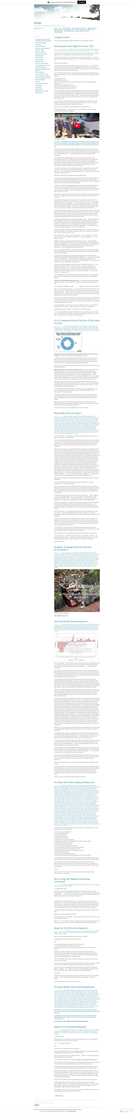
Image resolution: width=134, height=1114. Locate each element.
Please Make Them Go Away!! (67, 413)
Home (55, 28)
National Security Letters (64, 806)
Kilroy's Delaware (39, 72)
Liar (72, 422)
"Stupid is (89, 49)
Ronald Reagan (63, 814)
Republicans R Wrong (58, 429)
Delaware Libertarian (67, 416)
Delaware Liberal (39, 50)
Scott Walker (93, 430)
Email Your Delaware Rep (41, 63)
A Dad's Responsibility (68, 326)
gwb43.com (74, 797)
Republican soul (71, 428)
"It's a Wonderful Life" (72, 49)
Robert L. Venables (89, 1003)
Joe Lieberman (82, 997)
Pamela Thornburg (58, 809)
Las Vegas (93, 801)
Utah (97, 822)
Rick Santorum (89, 429)
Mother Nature (74, 1000)
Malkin (75, 422)
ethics (98, 793)
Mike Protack (61, 424)
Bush (83, 991)
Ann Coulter (72, 552)
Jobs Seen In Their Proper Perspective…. (72, 621)
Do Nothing (82, 792)
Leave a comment (94, 50)
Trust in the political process (72, 822)
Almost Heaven (64, 785)
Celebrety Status (91, 554)
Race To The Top (95, 810)
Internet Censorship (72, 800)
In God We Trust (65, 50)
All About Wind (66, 28)
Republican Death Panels (66, 625)
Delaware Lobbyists (58, 932)
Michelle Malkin (93, 422)
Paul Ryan (87, 560)
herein (70, 975)
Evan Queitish (87, 417)
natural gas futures (79, 806)
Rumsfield (69, 814)
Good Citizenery (80, 796)
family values (94, 49)
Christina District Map (40, 42)
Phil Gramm (93, 1001)
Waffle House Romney (68, 566)
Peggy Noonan (78, 425)
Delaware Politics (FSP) (41, 54)
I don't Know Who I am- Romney (82, 420)
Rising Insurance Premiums (78, 1003)
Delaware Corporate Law (72, 790)
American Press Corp (80, 990)
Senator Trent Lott (84, 1005)
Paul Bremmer (65, 425)
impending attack (57, 327)
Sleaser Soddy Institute (70, 432)
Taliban (61, 886)
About (60, 28)
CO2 (61, 788)
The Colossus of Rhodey (41, 83)
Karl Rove (56, 422)
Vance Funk (56, 433)
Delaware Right (39, 55)
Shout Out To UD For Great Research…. (72, 928)
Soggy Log (66, 613)
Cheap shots (68, 992)
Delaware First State (40, 46)
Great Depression (76, 996)
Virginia (61, 823)
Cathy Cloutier (85, 554)
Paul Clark (72, 1001)
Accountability (65, 624)
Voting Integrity (66, 330)
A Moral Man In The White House (81, 326)
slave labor (76, 817)
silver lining (71, 817)
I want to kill (91, 420)
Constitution (38, 44)
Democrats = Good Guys (78, 624)
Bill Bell (89, 785)
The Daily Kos (38, 85)
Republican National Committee (60, 428)
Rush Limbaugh (75, 328)
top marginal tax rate (85, 821)
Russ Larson (86, 1004)
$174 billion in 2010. (59, 371)
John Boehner (73, 421)
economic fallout (87, 793)
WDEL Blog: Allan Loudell (41, 91)
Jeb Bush (67, 421)
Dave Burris (86, 789)
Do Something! (88, 792)
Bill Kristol (87, 552)
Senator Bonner (76, 1005)
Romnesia (94, 429)
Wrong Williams (69, 433)
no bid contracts (71, 808)
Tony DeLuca (77, 821)
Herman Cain (93, 797)
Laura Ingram (68, 422)
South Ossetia (67, 818)
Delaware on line (66, 932)
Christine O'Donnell (75, 992)
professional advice (67, 328)
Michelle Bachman (86, 422)
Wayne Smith (62, 433)
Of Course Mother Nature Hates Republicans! (74, 987)
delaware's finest (74, 932)
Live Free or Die (74, 802)
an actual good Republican (81, 785)
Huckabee (72, 420)
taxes (74, 1032)
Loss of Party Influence (83, 802)
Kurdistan (87, 801)
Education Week (39, 61)
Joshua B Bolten (94, 421)
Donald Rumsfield (78, 994)
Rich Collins (66, 429)
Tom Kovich (94, 432)
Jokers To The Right (80, 421)
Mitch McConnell (68, 424)
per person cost (80, 50)
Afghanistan (70, 884)
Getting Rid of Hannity (92, 326)
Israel (81, 800)
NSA (76, 808)
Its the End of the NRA (82, 327)
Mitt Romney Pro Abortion (83, 424)
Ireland (78, 800)
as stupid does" (94, 990)
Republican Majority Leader (90, 426)
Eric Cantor (81, 417)
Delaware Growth (81, 790)
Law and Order (61, 802)
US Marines (93, 822)
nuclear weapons (87, 808)
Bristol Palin (68, 554)
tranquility (95, 821)
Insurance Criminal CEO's (62, 800)
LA (90, 801)
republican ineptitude (62, 426)
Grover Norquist (61, 420)
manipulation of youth (58, 804)
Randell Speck (57, 811)
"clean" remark (64, 49)
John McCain (94, 997)
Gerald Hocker (64, 418)
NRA (97, 327)
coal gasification (65, 788)
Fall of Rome (63, 794)
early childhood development (69, 793)
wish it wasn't (85, 330)
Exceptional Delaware (40, 67)
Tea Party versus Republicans (71, 819)
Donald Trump (63, 417)
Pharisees (87, 809)
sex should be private (58, 817)
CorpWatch (56, 789)
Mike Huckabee (73, 805)
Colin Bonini (67, 555)
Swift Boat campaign (58, 566)
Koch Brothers (62, 422)
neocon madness (72, 50)
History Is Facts (68, 798)
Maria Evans (75, 999)
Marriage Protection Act (74, 804)
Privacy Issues (64, 810)
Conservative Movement (74, 788)
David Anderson (82, 555)
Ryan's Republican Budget (69, 629)
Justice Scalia (77, 801)
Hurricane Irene (63, 997)
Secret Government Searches (92, 815)
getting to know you (73, 556)
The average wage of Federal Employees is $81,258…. (84, 1059)
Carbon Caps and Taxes (89, 991)
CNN (58, 788)
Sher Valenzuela (61, 432)
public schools (88, 810)
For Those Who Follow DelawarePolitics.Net (74, 782)
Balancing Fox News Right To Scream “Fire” (74, 46)
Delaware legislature (90, 790)
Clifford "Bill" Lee (83, 992)
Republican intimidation (72, 426)
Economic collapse (80, 793)
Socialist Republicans (80, 432)
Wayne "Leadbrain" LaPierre (76, 330)
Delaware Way (39, 57)
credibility (70, 624)
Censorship (86, 786)
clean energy (92, 786)
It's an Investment (73, 327)
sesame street (91, 629)
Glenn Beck (76, 418)
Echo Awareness (39, 59)
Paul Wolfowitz (72, 425)
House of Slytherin (76, 798)
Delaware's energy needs (74, 792)
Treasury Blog (38, 89)
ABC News (75, 931)
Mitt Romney (74, 424)
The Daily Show (87, 932)
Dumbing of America (58, 793)
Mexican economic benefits (85, 804)
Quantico (90, 884)
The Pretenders (71, 821)
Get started (82, 2)
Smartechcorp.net (93, 817)
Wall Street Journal (74, 823)
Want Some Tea (76, 566)
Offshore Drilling (89, 1000)
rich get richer (72, 429)
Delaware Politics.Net (77, 416)
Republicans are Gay (58, 628)
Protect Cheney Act (80, 810)
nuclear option (80, 808)
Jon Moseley (87, 421)
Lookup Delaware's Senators (42, 76)
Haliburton (80, 797)
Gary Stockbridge (90, 995)
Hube (58, 997)
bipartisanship (57, 786)
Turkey (88, 822)
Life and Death (67, 802)
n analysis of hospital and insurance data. (77, 355)
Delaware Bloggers (63, 790)
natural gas (72, 806)
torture (91, 821)
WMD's (89, 330)
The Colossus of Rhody (92, 819)
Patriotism (69, 809)
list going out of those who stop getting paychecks (72, 1051)
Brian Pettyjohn (62, 554)
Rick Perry (83, 429)
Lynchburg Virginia (93, 802)
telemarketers (80, 819)
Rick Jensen (77, 429)
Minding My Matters (40, 79)
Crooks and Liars (72, 789)
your (64, 827)
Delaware (56, 790)
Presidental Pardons (58, 328)
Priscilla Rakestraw (86, 425)
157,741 (97, 1072)
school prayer (71, 815)
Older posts (59, 1095)
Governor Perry (91, 418)
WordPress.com (39, 93)
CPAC (60, 789)
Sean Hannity (87, 50)
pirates (97, 1001)
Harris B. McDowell (86, 797)
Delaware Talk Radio (63, 792)
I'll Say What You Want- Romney (61, 559)
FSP (91, 794)
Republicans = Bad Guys (80, 428)
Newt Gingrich (81, 560)
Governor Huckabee (83, 418)
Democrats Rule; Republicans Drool (91, 624)
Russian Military (89, 814)
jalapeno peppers (61, 801)
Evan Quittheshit (94, 417)
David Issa (88, 555)
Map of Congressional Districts (42, 77)
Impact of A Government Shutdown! (70, 1027)
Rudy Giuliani (60, 430)
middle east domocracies (64, 805)
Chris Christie (61, 555)
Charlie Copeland (61, 992)
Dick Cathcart (85, 416)
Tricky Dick (56, 822)
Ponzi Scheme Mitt (94, 809)
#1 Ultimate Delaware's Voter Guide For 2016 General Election (43, 40)
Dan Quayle (59, 994)
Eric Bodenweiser (75, 417)
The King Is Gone (63, 821)
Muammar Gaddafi (77, 884)
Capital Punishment (80, 786)
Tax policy (62, 819)
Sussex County (88, 432)
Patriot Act (65, 809)
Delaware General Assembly (42, 48)
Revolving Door (86, 628)
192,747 (60, 1073)
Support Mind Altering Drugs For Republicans (88, 564)
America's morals (66, 552)
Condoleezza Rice (74, 555)
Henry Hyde (67, 420)
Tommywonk (38, 87)
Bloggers (62, 786)
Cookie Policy (72, 1111)
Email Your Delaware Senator (42, 65)
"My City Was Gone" (82, 49)
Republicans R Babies (91, 428)
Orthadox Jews (85, 884)
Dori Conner (68, 417)
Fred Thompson (86, 794)
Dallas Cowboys (79, 789)
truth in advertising (83, 822)
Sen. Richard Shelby (68, 1005)
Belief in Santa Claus (80, 552)
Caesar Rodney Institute (76, 554)
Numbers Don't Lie (95, 808)
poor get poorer (57, 625)
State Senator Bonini (58, 1007)
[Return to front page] (67, 20)
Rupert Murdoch (66, 430)
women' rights (92, 823)
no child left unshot (92, 327)
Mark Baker (79, 422)
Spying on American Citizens (76, 818)
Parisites (37, 81)
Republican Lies (80, 426)
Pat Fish (60, 425)
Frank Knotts (79, 794)
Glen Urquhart (70, 418)
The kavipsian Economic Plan (78, 28)
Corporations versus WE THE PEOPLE (88, 788)
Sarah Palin (87, 430)
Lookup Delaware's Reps (41, 74)
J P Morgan (93, 800)
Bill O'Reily (93, 785)
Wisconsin (83, 566)
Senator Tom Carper (89, 328)
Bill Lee (69, 991)
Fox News (59, 50)
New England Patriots (62, 808)
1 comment (75, 433)
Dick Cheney (90, 416)
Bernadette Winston (58, 991)
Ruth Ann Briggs (81, 430)
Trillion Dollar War (62, 822)
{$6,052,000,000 (67, 1086)
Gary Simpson (57, 418)
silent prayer (66, 817)
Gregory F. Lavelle (74, 558)
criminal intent (65, 789)
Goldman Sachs (93, 556)
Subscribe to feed (39, 28)
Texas (85, 819)
